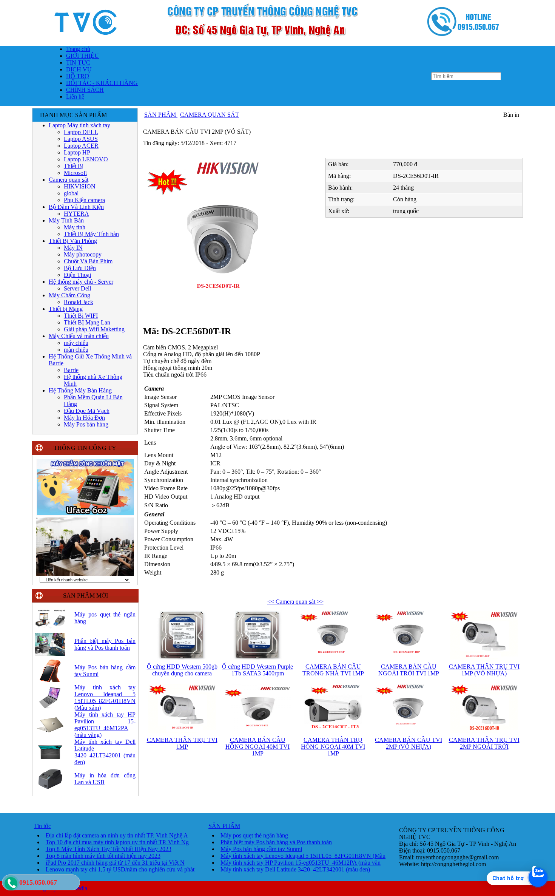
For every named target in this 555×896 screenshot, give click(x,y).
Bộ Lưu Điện (80, 268)
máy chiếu (76, 343)
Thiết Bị (73, 166)
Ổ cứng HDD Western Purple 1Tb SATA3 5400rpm (257, 670)
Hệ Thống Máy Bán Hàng (80, 390)
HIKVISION (80, 186)
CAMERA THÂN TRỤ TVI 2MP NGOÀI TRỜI (484, 743)
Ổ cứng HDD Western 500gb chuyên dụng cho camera (182, 670)
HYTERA (76, 213)
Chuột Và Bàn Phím (88, 261)
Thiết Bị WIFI (81, 315)
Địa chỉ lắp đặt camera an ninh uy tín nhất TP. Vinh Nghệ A (117, 835)
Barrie (71, 370)
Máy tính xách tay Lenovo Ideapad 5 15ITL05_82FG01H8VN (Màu (302, 856)
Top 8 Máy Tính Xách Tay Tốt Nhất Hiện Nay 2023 (108, 849)
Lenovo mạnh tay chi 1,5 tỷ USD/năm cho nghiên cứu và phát (120, 869)
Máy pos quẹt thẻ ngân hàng (254, 835)
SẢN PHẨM (160, 114)
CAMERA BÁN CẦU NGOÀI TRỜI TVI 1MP (408, 670)
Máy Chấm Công (69, 295)
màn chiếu (76, 349)
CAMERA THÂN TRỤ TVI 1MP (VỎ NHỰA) (484, 670)
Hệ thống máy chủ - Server (81, 281)
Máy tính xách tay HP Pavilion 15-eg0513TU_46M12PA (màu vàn (300, 862)
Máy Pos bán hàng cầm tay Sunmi (261, 849)
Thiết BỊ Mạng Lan (87, 322)
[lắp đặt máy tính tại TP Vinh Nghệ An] (85, 575)
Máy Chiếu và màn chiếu (79, 336)
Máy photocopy (83, 254)
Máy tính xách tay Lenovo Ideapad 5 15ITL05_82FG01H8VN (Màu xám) (105, 697)
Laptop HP (77, 152)
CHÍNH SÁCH (85, 90)
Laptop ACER (81, 145)
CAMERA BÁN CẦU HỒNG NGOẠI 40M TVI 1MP (257, 747)
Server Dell (77, 288)
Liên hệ (75, 96)
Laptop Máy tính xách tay (79, 125)
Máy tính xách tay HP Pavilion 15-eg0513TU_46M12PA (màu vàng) (105, 724)
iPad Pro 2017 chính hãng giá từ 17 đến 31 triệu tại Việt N (115, 862)
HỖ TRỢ (77, 76)
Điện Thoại (77, 275)
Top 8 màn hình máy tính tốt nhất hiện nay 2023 (103, 856)
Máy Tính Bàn (66, 220)
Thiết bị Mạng (66, 309)
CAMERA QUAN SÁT (209, 114)
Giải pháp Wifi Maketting (94, 329)
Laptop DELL (81, 132)
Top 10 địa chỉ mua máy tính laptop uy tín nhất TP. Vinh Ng (117, 842)
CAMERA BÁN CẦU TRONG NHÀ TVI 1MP (333, 670)
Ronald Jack (78, 302)
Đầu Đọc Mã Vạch (86, 411)
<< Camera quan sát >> (295, 601)
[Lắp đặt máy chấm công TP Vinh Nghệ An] (85, 514)
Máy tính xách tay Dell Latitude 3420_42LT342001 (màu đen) (105, 751)
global (71, 193)
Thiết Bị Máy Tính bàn (91, 234)
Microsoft (75, 173)
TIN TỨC (78, 62)
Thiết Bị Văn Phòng (73, 241)
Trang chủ (78, 49)
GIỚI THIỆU (82, 56)
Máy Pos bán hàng (86, 424)
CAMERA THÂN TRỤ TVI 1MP (182, 743)
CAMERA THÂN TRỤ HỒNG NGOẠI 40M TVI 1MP (333, 747)
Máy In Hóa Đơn (84, 417)
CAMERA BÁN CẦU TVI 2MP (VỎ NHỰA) (408, 743)
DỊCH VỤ (79, 69)
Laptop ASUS (81, 139)
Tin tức (42, 826)
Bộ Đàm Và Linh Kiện (76, 207)
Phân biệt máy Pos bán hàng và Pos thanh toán (105, 644)
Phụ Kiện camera (84, 200)
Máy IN (73, 247)
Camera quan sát (68, 179)
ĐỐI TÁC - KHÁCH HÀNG (102, 83)
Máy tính (74, 227)
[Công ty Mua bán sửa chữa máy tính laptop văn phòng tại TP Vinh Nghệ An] (277, 43)
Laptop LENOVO (86, 159)
